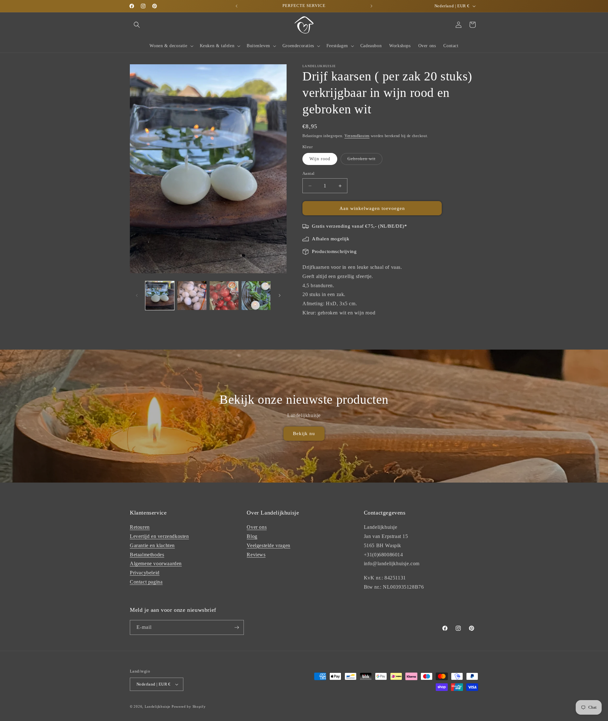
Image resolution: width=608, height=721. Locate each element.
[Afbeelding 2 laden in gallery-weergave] (191, 295)
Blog (252, 536)
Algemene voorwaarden (156, 563)
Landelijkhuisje (158, 706)
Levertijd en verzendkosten (159, 536)
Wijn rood (319, 158)
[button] (137, 25)
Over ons (257, 527)
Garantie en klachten (152, 545)
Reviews (256, 554)
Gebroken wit (365, 160)
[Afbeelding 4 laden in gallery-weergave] (256, 295)
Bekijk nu (304, 433)
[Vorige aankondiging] (237, 6)
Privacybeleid (145, 572)
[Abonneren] (237, 627)
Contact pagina (146, 582)
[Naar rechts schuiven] (280, 295)
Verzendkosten (357, 136)
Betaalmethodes (147, 554)
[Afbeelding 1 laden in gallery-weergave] (159, 295)
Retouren (140, 527)
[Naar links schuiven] (137, 295)
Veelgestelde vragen (268, 545)
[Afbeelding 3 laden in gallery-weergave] (224, 295)
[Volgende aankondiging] (371, 6)
